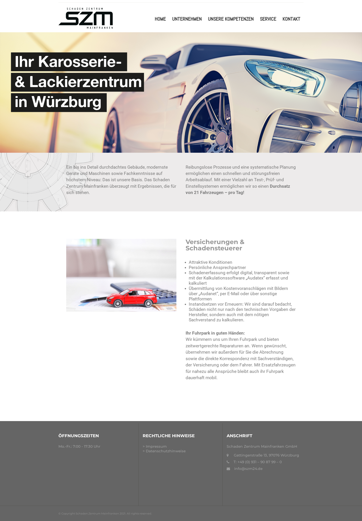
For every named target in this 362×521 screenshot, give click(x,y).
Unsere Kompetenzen (231, 19)
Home (160, 19)
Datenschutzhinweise (166, 451)
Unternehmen (187, 19)
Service (268, 19)
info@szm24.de (248, 469)
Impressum (156, 446)
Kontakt (291, 19)
